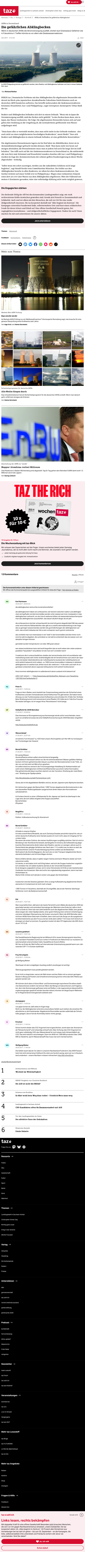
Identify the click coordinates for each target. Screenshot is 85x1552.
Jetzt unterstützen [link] (42, 221)
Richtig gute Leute (7, 1225)
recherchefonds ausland (10, 1303)
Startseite (4, 17)
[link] (32, 11)
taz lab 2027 (5, 1422)
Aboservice (5, 1507)
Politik (3, 1163)
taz (6, 1141)
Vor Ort (3, 1407)
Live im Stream (6, 1412)
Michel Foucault (7, 1235)
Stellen (3, 1266)
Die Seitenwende (7, 1261)
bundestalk (5, 1329)
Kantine (4, 1476)
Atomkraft (28, 17)
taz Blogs (4, 1439)
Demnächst (5, 1402)
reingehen (5, 1354)
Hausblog (4, 1256)
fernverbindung (6, 1334)
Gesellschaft (5, 1173)
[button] (82, 2)
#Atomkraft (13, 231)
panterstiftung (6, 1308)
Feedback (4, 1502)
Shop (3, 1481)
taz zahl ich (5, 1298)
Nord (3, 1193)
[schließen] (82, 1515)
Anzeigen (4, 1486)
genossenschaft (7, 1292)
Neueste (74, 575)
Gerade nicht (74, 1515)
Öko (11, 17)
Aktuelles (4, 1251)
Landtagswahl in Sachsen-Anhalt (13, 1215)
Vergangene (5, 1417)
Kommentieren (15, 238)
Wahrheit (4, 1198)
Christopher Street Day (9, 1220)
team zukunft (6, 1370)
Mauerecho (5, 1344)
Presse (3, 1271)
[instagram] (24, 1148)
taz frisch (4, 1376)
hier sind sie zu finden (70, 590)
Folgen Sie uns (6, 1147)
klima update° (6, 1339)
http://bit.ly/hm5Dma (65, 1055)
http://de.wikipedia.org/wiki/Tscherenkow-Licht (32, 778)
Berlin (3, 1188)
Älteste (81, 575)
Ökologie (19, 17)
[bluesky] (19, 1148)
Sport (3, 1183)
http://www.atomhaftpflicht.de (26, 725)
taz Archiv (4, 1454)
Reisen (3, 1471)
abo (2, 1287)
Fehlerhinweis (26, 238)
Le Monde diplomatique (9, 1449)
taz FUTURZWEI (7, 1444)
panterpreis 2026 (7, 1313)
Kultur (3, 1178)
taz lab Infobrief (6, 1386)
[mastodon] (14, 1148)
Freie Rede (5, 1349)
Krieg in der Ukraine (8, 1230)
